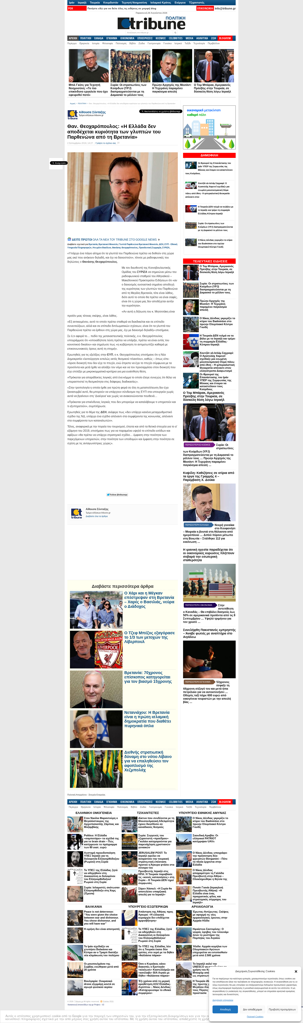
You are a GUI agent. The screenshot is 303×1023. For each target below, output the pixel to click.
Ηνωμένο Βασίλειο (102, 247)
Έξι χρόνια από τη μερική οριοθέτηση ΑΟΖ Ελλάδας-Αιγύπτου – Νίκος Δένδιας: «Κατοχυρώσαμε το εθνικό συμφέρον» (154, 987)
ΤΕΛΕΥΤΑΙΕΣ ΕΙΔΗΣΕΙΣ (210, 261)
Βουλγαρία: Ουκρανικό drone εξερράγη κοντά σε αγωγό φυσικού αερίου (99, 984)
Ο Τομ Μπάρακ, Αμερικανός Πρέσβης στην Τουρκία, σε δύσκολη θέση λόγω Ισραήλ (212, 88)
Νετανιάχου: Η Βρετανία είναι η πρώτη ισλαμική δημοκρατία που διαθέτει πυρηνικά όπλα (147, 719)
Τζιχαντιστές (196, 2)
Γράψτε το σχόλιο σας (106, 143)
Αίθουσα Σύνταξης (92, 112)
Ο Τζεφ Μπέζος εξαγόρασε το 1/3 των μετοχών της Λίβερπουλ (149, 637)
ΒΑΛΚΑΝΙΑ (93, 906)
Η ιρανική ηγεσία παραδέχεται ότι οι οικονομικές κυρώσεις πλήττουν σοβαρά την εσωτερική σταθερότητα (208, 555)
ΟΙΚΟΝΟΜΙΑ (127, 38)
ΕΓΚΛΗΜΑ (111, 38)
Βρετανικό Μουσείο (108, 244)
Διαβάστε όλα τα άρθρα (97, 516)
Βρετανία (93, 244)
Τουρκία (95, 2)
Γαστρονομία (154, 43)
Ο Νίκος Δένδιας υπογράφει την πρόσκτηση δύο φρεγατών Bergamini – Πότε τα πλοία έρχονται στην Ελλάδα (210, 858)
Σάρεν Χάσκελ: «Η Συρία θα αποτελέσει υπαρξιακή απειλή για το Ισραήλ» (155, 891)
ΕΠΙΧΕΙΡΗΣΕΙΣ (145, 38)
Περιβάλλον (214, 43)
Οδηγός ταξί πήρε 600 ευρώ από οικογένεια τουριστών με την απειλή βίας (207, 698)
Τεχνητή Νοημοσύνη (134, 2)
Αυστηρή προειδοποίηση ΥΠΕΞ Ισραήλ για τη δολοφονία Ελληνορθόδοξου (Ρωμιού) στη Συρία (101, 857)
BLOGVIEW (225, 38)
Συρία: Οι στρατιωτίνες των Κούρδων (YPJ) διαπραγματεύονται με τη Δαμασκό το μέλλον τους (217, 288)
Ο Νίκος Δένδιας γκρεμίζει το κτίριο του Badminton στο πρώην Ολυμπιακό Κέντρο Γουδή (217, 323)
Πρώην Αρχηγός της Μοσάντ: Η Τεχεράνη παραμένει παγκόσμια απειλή (171, 88)
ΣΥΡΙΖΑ (166, 247)
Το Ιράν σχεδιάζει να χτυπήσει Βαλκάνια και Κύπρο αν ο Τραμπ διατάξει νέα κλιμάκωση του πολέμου (101, 951)
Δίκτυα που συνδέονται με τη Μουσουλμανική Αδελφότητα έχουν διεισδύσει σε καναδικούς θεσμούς (156, 822)
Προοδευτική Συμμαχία (150, 247)
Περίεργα (72, 43)
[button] (296, 971)
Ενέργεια (180, 2)
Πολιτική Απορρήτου (77, 795)
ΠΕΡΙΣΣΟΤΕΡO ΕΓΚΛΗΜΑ (197, 682)
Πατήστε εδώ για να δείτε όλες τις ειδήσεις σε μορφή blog (121, 8)
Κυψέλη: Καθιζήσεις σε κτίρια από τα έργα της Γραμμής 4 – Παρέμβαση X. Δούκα (208, 476)
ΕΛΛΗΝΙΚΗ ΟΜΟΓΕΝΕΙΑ (94, 813)
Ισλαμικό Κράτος (160, 2)
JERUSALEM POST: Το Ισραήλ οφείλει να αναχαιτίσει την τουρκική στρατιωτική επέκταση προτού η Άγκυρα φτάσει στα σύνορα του (156, 860)
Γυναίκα (167, 43)
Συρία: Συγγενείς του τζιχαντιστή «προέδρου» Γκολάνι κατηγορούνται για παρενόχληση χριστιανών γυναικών (154, 841)
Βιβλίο (132, 43)
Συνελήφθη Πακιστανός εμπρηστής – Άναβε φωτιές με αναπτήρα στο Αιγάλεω (209, 633)
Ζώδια (142, 43)
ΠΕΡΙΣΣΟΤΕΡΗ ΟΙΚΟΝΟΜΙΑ (198, 605)
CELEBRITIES (176, 38)
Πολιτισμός (121, 43)
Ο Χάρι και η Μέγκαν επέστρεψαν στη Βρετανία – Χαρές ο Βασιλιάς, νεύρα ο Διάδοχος (149, 600)
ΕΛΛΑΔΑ (98, 38)
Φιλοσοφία (107, 43)
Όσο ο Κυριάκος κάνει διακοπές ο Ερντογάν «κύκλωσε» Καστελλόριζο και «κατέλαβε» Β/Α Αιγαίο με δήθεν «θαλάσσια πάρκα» (156, 969)
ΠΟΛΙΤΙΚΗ (85, 38)
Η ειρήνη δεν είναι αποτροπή (102, 928)
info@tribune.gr (225, 8)
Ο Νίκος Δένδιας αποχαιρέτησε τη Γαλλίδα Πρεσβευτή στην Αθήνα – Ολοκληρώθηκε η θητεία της (210, 875)
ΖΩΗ (213, 38)
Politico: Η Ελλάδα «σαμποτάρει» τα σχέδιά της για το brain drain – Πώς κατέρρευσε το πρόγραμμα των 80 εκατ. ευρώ (101, 841)
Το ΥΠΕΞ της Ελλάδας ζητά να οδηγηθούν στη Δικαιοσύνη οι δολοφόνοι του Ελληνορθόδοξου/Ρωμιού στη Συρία (100, 876)
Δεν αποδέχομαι (252, 1009)
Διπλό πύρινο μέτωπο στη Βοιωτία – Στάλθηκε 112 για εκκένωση (208, 538)
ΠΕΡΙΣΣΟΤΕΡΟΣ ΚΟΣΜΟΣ (197, 445)
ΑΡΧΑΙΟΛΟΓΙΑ (202, 906)
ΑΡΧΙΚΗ (73, 38)
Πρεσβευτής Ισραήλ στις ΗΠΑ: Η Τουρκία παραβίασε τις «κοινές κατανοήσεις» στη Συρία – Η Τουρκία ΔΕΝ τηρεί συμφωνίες (156, 877)
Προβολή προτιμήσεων (282, 1009)
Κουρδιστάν (110, 2)
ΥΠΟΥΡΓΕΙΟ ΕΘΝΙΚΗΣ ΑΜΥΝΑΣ (202, 813)
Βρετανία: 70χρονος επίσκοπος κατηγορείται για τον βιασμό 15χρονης (148, 677)
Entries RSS (108, 1001)
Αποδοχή (225, 1009)
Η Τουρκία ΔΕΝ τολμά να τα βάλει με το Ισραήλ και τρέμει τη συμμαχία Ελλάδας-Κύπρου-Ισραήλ (217, 340)
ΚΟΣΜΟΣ (161, 38)
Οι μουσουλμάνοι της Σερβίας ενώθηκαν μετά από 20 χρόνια (101, 966)
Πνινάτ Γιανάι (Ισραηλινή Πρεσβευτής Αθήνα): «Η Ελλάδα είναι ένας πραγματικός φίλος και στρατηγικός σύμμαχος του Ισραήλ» (209, 895)
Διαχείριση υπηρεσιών (223, 1000)
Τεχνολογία (199, 43)
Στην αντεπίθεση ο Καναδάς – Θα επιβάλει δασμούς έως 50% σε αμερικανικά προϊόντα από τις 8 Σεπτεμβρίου (209, 612)
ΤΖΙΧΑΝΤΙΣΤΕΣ (148, 813)
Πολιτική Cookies (255, 1016)
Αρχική (72, 103)
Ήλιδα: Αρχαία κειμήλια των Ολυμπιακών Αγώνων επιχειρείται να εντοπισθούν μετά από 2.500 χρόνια (210, 951)
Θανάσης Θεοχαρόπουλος (125, 247)
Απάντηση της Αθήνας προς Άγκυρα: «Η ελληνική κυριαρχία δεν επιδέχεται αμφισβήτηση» (155, 916)
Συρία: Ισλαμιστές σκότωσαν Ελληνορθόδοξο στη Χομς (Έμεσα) (102, 890)
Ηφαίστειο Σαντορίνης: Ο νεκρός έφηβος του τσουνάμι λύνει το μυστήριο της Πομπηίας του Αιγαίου (210, 933)
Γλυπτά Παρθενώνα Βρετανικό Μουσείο (138, 244)
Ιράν (71, 2)
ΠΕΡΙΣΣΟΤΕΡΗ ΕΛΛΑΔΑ (197, 525)
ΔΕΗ (161, 244)
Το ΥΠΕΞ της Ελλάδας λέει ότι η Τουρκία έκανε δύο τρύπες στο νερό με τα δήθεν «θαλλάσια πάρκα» (156, 951)
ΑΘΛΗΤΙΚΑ (202, 38)
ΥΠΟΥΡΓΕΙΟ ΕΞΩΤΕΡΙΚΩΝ (148, 906)
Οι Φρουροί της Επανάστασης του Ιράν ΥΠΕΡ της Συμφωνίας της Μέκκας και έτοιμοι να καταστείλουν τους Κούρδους (215, 382)
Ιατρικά (178, 43)
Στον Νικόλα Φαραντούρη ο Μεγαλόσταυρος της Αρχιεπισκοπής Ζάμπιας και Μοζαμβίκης (101, 822)
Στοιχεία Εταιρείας (97, 795)
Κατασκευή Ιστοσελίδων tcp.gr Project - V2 (86, 1005)
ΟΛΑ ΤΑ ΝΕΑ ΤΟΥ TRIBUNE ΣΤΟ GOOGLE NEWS (114, 239)
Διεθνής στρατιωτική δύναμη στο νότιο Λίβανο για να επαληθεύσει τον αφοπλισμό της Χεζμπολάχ (148, 761)
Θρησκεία (84, 43)
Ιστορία (95, 43)
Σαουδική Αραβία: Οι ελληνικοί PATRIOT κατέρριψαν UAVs (205, 838)
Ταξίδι (188, 43)
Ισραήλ (82, 2)
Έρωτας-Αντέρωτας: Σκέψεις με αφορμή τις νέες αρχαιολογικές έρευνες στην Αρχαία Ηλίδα (211, 916)
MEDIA (189, 38)
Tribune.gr (78, 1001)
